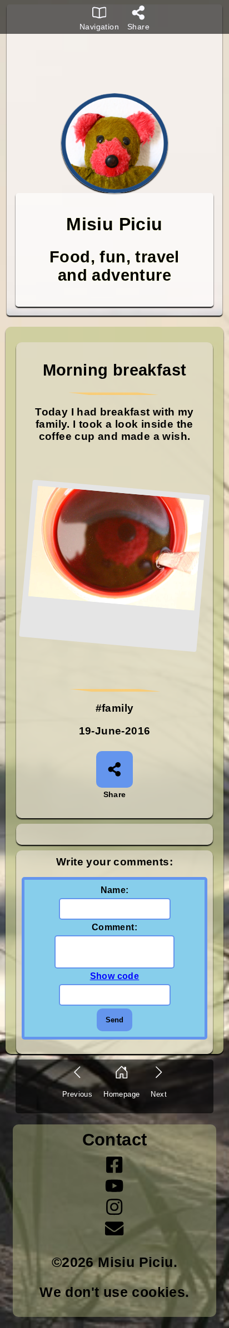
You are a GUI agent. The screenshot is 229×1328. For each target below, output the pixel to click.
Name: (115, 890)
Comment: (114, 927)
